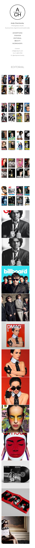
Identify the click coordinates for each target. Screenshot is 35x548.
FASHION (17, 35)
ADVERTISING (17, 33)
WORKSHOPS (17, 43)
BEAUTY (17, 41)
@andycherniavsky (18, 55)
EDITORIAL (17, 38)
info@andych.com (17, 51)
